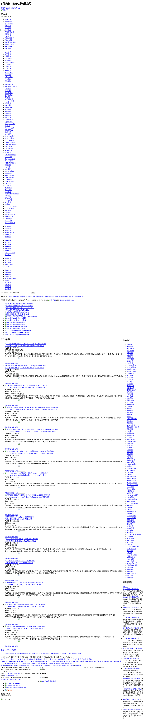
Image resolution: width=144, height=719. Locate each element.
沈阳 (72, 659)
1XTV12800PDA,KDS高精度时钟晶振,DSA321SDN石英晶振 (25, 475)
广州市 (8, 659)
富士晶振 (8, 75)
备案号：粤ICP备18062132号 (10, 679)
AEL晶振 (8, 117)
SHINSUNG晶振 (10, 163)
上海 (16, 659)
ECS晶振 (8, 91)
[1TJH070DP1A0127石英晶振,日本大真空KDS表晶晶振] (24, 582)
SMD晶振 (48, 296)
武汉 (44, 659)
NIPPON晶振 (9, 181)
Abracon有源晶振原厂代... (131, 658)
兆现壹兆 (78, 665)
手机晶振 (79, 661)
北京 (12, 659)
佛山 (23, 659)
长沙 (47, 659)
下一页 (11, 650)
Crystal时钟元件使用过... (131, 589)
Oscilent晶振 (9, 161)
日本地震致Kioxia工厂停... (132, 618)
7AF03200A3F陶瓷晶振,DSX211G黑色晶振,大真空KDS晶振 (25, 387)
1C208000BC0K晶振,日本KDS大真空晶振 (19, 563)
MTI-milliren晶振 (10, 155)
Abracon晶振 (9, 84)
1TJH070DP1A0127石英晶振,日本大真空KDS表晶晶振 (23, 585)
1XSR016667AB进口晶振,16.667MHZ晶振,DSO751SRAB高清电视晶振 (29, 453)
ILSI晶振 (8, 134)
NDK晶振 (8, 68)
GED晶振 (8, 192)
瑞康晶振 (8, 111)
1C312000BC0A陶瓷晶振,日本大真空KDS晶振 (20, 541)
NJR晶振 (8, 81)
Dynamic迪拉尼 (10, 223)
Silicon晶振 (8, 173)
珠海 (33, 659)
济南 (83, 659)
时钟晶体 (34, 663)
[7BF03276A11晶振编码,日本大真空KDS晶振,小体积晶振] (25, 626)
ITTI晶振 (8, 165)
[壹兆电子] (5, 10)
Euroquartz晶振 (10, 124)
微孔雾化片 (9, 24)
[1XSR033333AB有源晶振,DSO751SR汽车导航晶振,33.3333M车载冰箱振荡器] (32, 407)
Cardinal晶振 (9, 120)
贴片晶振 (36, 296)
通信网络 (8, 248)
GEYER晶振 (9, 130)
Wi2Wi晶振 (8, 150)
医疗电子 (8, 251)
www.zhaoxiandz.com (11, 675)
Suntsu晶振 (8, 146)
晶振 (10, 296)
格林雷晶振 (9, 95)
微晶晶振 (8, 113)
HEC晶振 (8, 210)
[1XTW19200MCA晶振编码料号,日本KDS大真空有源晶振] (25, 604)
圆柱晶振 (62, 661)
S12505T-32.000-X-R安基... (132, 638)
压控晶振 (8, 230)
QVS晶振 (8, 186)
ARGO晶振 (8, 221)
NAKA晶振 (9, 77)
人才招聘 (8, 262)
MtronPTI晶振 (9, 138)
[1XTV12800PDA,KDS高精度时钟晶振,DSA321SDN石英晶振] (26, 473)
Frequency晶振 (9, 128)
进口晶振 (55, 296)
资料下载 (8, 240)
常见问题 (52, 665)
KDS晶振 (8, 52)
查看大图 (14, 363)
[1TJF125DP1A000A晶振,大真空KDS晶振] (19, 517)
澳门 (69, 659)
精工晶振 (8, 54)
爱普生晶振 (9, 60)
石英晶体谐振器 (20, 653)
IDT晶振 (7, 97)
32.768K (42, 296)
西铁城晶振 (9, 58)
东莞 (19, 659)
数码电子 (8, 246)
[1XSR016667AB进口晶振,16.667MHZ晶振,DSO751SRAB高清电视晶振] (29, 451)
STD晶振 (8, 196)
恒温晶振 (8, 235)
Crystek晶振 (9, 122)
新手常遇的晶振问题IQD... (132, 628)
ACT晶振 (8, 153)
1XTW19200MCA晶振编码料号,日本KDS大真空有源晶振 (24, 606)
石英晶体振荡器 (6, 661)
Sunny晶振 (8, 219)
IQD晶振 (8, 169)
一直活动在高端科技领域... (132, 689)
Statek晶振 (8, 105)
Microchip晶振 (9, 171)
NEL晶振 (8, 202)
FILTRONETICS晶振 (12, 194)
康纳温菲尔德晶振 (11, 87)
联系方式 (8, 267)
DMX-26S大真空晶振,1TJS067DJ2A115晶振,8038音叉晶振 (24, 368)
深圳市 (3, 659)
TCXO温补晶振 (8, 663)
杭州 (37, 659)
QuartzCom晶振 (10, 142)
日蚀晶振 (8, 89)
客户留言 (58, 665)
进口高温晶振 (70, 661)
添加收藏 (10, 8)
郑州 (65, 659)
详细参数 (8, 363)
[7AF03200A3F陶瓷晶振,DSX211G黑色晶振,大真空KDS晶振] (26, 385)
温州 (40, 659)
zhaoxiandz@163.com (67, 300)
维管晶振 (8, 109)
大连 (54, 659)
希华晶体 (8, 26)
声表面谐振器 (78, 296)
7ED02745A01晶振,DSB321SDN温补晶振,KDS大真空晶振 (24, 346)
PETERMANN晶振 (11, 206)
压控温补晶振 (9, 232)
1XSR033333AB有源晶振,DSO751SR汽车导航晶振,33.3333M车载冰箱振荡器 (31, 409)
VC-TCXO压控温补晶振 (22, 663)
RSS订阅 (71, 665)
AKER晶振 (8, 46)
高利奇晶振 (9, 93)
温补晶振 (8, 228)
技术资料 (8, 242)
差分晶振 (8, 237)
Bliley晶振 (8, 190)
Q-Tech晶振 (9, 198)
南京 (51, 659)
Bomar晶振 (8, 188)
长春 (58, 659)
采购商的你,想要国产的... (131, 699)
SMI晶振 (8, 79)
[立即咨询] (52, 300)
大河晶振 (8, 70)
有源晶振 (8, 226)
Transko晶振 (9, 148)
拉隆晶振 (8, 103)
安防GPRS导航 (10, 253)
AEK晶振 (8, 115)
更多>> (125, 587)
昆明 (79, 659)
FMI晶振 (8, 212)
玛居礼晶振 (9, 73)
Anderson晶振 (9, 175)
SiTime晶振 (8, 107)
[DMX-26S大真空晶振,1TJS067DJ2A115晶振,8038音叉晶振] (25, 366)
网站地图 (17, 8)
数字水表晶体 (96, 661)
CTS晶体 (8, 64)
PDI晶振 (7, 167)
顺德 (30, 659)
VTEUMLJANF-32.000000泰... (133, 648)
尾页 (14, 650)
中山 (26, 659)
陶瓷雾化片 (106, 661)
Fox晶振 (7, 126)
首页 (2, 650)
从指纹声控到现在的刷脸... (132, 709)
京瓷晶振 (8, 66)
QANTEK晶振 (9, 140)
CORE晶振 (8, 179)
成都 (90, 659)
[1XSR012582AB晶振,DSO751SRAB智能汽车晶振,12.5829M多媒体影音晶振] (31, 429)
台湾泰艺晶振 (9, 44)
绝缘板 (51, 653)
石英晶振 (8, 28)
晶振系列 (8, 665)
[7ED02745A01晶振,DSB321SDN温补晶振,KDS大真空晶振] (25, 344)
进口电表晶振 (87, 661)
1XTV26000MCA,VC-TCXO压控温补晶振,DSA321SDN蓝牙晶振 (27, 497)
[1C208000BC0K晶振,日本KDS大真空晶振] (20, 561)
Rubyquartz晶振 (10, 159)
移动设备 (8, 244)
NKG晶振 (8, 48)
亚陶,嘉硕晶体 (9, 62)
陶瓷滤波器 (9, 21)
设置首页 (4, 8)
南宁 (76, 659)
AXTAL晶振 (9, 216)
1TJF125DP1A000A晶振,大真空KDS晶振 (18, 519)
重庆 (86, 659)
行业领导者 (9, 264)
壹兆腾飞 (8, 258)
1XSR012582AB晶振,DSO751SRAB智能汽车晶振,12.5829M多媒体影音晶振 (30, 431)
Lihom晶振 (8, 157)
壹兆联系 (8, 260)
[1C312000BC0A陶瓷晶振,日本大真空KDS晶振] (21, 539)
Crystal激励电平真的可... (131, 597)
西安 (61, 659)
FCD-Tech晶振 (9, 208)
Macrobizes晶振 (10, 214)
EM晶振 (7, 204)
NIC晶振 (8, 183)
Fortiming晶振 (9, 177)
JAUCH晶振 (9, 99)
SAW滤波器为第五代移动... (132, 668)
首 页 (2, 665)
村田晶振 (8, 56)
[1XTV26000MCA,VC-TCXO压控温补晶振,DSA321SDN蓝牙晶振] (27, 495)
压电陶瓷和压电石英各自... (132, 679)
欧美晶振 (21, 665)
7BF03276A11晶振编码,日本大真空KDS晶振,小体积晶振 (24, 628)
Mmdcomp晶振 (10, 136)
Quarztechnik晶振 (10, 144)
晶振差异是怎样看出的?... (131, 607)
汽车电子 (8, 255)
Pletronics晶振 (9, 101)
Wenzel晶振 (8, 200)
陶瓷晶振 (8, 19)
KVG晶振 (8, 132)
